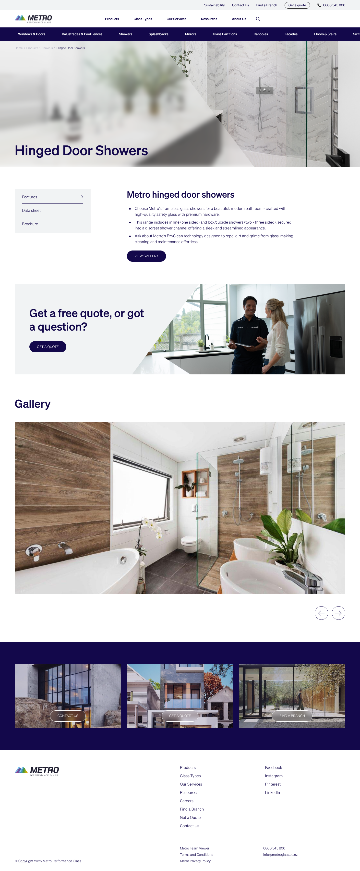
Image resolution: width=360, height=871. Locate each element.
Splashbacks (158, 34)
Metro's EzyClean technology (178, 235)
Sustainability (214, 5)
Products (32, 48)
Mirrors (190, 34)
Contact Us (240, 5)
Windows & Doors (31, 34)
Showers (125, 34)
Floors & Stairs (325, 34)
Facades (291, 34)
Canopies (261, 34)
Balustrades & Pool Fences (82, 34)
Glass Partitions (225, 34)
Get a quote (297, 5)
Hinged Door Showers (71, 48)
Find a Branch (266, 5)
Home (19, 48)
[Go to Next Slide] (338, 613)
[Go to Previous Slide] (321, 613)
